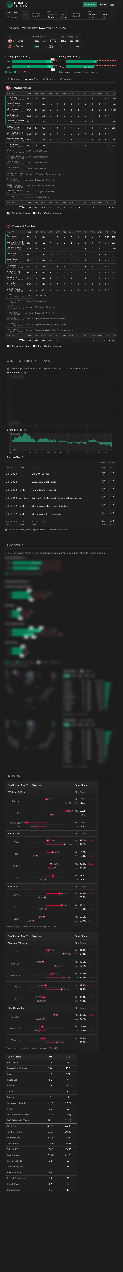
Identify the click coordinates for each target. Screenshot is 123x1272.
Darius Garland (14, 247)
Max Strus (11, 323)
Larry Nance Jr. (13, 161)
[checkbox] (8, 17)
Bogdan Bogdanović (16, 138)
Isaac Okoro (12, 259)
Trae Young (12, 97)
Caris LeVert (12, 329)
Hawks (19, 40)
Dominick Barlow (15, 190)
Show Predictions (21, 213)
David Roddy (13, 167)
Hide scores (14, 17)
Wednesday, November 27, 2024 (44, 28)
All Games (12, 12)
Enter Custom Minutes (49, 213)
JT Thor (10, 294)
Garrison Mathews (15, 156)
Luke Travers (13, 306)
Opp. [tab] (41, 785)
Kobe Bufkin (12, 144)
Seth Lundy (12, 179)
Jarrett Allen (12, 253)
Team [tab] (34, 785)
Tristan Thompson (15, 300)
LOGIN (103, 4)
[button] (61, 368)
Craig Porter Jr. (13, 289)
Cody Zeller (12, 196)
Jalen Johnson (13, 109)
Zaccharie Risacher (15, 120)
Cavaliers (20, 46)
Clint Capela (12, 114)
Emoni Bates (12, 312)
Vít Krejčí (11, 150)
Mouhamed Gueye (15, 173)
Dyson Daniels (13, 103)
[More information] (30, 56)
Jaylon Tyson (12, 283)
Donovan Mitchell (15, 242)
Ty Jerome (11, 265)
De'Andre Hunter (15, 127)
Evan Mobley (13, 236)
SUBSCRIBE (90, 4)
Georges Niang (13, 271)
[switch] (8, 213)
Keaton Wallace (14, 185)
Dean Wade (12, 317)
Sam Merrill (12, 277)
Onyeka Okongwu (15, 132)
